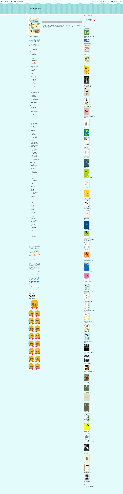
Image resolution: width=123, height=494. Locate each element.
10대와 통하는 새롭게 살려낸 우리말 (89, 322)
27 (35, 282)
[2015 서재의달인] (37, 343)
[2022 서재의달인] (31, 321)
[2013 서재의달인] (37, 351)
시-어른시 (32, 115)
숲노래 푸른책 (33, 63)
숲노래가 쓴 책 (33, 54)
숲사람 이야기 (33, 213)
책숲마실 (32, 164)
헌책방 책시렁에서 (34, 84)
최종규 (32, 269)
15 (38, 279)
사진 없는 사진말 (34, 137)
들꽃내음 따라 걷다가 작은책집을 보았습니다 (89, 86)
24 (31, 282)
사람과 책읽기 (33, 130)
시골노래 (32, 211)
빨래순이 (32, 190)
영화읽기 (30, 176)
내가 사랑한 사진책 (87, 229)
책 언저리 (32, 133)
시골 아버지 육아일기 (35, 92)
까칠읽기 (32, 67)
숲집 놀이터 (31, 89)
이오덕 (31, 268)
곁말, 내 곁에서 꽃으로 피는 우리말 (89, 117)
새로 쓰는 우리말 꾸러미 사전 (89, 178)
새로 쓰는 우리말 (34, 153)
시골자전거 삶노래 (34, 192)
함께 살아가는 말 (34, 156)
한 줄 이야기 (33, 86)
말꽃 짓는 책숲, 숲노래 (35, 8)
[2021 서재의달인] (37, 321)
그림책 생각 (33, 174)
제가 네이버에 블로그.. (89, 487)
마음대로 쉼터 (31, 230)
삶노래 (30, 105)
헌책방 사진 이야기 (34, 171)
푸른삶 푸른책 (33, 134)
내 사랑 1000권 (33, 83)
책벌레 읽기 (33, 79)
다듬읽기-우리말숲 (34, 66)
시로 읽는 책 (33, 112)
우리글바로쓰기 (34, 251)
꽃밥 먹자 (32, 225)
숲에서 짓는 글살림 (34, 148)
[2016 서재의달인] (31, 343)
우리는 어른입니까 (34, 101)
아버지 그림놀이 (34, 102)
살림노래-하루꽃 (34, 111)
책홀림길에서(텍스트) (35, 172)
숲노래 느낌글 (31, 58)
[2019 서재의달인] (37, 328)
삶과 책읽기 (33, 126)
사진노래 (32, 108)
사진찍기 (30, 264)
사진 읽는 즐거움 (34, 123)
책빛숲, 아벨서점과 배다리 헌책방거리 (89, 452)
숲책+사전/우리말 (34, 69)
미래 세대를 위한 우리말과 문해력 (89, 64)
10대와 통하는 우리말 (35, 159)
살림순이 (32, 208)
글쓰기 (108, 1)
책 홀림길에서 (87, 431)
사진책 (32, 72)
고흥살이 (30, 246)
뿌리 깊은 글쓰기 (87, 392)
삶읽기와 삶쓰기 (32, 183)
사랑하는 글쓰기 (87, 402)
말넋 (36, 246)
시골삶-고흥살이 (34, 227)
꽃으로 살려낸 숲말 (34, 145)
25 (32, 282)
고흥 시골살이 (31, 216)
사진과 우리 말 (33, 157)
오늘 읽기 (32, 62)
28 (37, 282)
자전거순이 (33, 206)
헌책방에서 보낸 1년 (88, 462)
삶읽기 (33, 247)
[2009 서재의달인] (37, 366)
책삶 (32, 255)
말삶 (38, 246)
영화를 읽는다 (33, 178)
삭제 (80, 19)
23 (29, 282)
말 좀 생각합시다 (34, 149)
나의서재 (93, 1)
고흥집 (32, 202)
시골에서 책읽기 (34, 136)
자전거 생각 (33, 193)
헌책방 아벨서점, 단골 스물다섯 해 (89, 353)
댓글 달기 (32, 197)
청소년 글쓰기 (33, 187)
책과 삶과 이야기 (34, 166)
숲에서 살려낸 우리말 (88, 106)
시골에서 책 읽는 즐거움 (88, 301)
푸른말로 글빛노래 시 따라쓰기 (89, 37)
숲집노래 (32, 114)
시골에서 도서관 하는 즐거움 (89, 219)
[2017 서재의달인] (37, 336)
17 (31, 281)
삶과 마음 (32, 189)
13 (35, 279)
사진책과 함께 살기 (87, 382)
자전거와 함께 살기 (87, 421)
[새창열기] (61, 25)
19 (34, 281)
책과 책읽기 (33, 129)
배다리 (34, 263)
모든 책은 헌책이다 (87, 472)
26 (34, 282)
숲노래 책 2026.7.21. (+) (88, 26)
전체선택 (77, 19)
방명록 (30, 240)
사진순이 (32, 124)
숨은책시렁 (33, 93)
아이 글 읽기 (33, 222)
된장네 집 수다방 (34, 232)
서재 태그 (30, 244)
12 (34, 279)
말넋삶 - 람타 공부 (34, 146)
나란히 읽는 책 (33, 131)
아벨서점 (38, 264)
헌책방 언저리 (33, 169)
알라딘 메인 (13, 1)
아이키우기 (34, 250)
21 (37, 281)
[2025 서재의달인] (34, 304)
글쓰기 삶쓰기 (33, 186)
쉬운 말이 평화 (87, 137)
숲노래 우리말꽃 (34, 142)
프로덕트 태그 (31, 259)
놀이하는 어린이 (34, 165)
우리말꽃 (32, 252)
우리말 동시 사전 (87, 208)
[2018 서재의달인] (31, 336)
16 (29, 281)
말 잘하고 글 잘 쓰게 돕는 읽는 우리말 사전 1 (89, 282)
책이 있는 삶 (33, 168)
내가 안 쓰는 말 (33, 110)
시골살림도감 (33, 96)
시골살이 (30, 250)
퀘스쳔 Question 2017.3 (88, 481)
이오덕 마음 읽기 (87, 198)
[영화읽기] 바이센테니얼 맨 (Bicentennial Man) (52, 25)
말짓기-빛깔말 (33, 152)
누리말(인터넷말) (34, 155)
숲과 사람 (30, 200)
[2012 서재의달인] (31, 359)
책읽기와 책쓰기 (32, 120)
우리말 (37, 265)
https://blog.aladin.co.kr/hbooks (35, 9)
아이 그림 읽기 (33, 221)
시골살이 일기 (33, 95)
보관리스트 (33, 53)
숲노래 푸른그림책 (34, 65)
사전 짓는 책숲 (33, 121)
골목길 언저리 (33, 196)
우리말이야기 (35, 254)
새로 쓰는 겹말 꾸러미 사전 (89, 271)
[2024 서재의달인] (31, 313)
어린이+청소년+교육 (34, 76)
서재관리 (104, 1)
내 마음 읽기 (33, 98)
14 (37, 279)
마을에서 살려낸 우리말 (88, 291)
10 (31, 279)
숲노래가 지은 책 (34, 60)
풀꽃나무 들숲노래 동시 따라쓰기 (89, 53)
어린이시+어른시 (34, 74)
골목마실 (32, 194)
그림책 (32, 70)
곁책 (85, 127)
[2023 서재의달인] (37, 313)
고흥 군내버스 (33, 212)
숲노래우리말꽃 (36, 248)
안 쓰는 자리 (31, 234)
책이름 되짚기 (33, 150)
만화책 (32, 73)
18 (32, 281)
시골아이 (32, 205)
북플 (9, 1)
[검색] (39, 287)
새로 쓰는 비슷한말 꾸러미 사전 (89, 311)
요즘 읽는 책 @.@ (34, 55)
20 (35, 281)
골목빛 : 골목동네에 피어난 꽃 (89, 372)
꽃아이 (32, 204)
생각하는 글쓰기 (87, 411)
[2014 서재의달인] (31, 351)
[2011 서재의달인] (37, 359)
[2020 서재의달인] (31, 328)
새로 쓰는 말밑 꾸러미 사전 (89, 75)
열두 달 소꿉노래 (87, 43)
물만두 (36, 261)
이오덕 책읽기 (33, 80)
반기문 (31, 263)
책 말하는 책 (33, 82)
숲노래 (36, 247)
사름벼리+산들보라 (34, 220)
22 (38, 281)
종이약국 (86, 167)
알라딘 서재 (4, 1)
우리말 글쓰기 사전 (87, 189)
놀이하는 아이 (33, 218)
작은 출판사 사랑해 (34, 99)
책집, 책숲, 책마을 (32, 162)
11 (32, 279)
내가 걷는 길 (33, 185)
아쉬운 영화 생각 (34, 180)
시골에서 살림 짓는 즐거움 (89, 250)
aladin (34, 298)
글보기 (68, 15)
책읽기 (34, 255)
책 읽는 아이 (33, 224)
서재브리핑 (99, 1)
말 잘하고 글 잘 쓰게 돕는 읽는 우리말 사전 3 (89, 240)
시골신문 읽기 (33, 236)
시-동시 (32, 117)
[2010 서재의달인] (31, 366)
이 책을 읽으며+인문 (34, 77)
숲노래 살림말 (33, 107)
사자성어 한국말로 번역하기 (89, 442)
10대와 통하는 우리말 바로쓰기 (89, 342)
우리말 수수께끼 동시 (88, 157)
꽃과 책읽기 (33, 127)
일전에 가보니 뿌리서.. (89, 486)
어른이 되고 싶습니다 (88, 363)
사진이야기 (37, 263)
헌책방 (36, 269)
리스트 (30, 51)
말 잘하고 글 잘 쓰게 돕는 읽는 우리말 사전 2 (89, 261)
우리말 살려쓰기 (32, 140)
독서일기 (33, 261)
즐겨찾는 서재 (114, 1)
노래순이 (32, 209)
